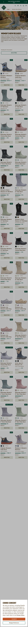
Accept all (14, 619)
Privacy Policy (20, 615)
